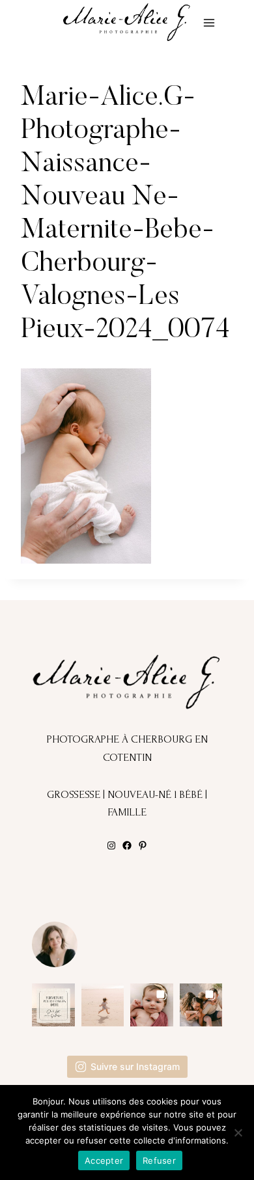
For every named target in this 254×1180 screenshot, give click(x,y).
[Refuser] (237, 1132)
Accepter (104, 1160)
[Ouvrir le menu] (209, 22)
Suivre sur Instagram (135, 1066)
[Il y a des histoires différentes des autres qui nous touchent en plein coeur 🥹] (151, 1004)
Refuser (159, 1160)
